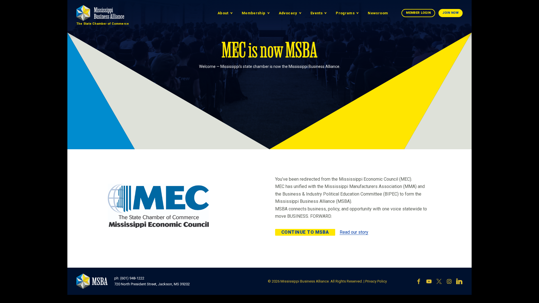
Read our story (354, 232)
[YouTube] (429, 281)
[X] (439, 281)
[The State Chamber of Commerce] (100, 13)
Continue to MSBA (305, 232)
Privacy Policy (376, 281)
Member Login (418, 13)
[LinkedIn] (459, 281)
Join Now (450, 13)
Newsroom (378, 13)
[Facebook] (418, 281)
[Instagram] (449, 281)
